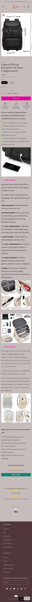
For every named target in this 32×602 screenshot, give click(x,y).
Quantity (3, 86)
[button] (3, 7)
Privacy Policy (6, 536)
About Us (5, 557)
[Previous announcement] (3, 2)
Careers (5, 561)
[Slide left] (12, 59)
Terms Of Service (7, 543)
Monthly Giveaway (8, 568)
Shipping (3, 76)
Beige (11, 82)
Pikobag (13, 599)
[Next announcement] (29, 2)
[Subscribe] (27, 582)
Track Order (6, 572)
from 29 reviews (16, 493)
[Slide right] (19, 59)
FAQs (4, 532)
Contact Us (6, 529)
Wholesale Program (8, 565)
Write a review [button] (16, 475)
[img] (16, 491)
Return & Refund (7, 547)
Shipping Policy (7, 540)
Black (4, 82)
